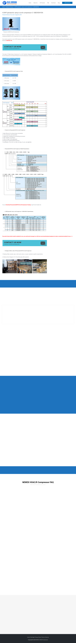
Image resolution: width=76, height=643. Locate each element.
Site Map (32, 637)
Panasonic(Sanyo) (6, 14)
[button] (67, 3)
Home (28, 637)
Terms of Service (45, 637)
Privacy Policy (38, 637)
